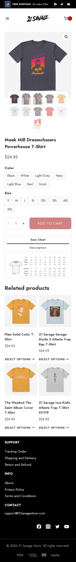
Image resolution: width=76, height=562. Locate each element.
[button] (66, 36)
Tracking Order (15, 451)
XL (33, 200)
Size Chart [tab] (38, 240)
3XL (54, 200)
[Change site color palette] (8, 4)
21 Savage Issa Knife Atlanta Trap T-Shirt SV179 (54, 407)
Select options (18, 359)
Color (9, 168)
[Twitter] (62, 4)
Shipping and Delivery (20, 458)
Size (8, 193)
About (9, 483)
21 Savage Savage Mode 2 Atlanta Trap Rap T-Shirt (55, 339)
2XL (43, 200)
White (25, 175)
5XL (9, 209)
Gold (42, 184)
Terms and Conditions (20, 496)
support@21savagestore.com (25, 513)
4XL (65, 200)
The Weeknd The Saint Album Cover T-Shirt (19, 407)
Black (11, 175)
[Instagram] (48, 526)
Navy (59, 175)
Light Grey (42, 175)
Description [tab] (38, 248)
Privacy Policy (14, 489)
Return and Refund (18, 464)
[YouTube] (68, 4)
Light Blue (14, 184)
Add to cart (50, 223)
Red (30, 184)
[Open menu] (7, 18)
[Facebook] (55, 4)
